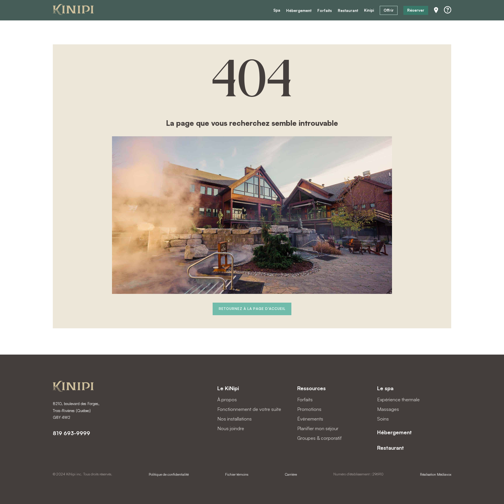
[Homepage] (73, 10)
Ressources (311, 388)
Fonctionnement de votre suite (249, 409)
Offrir (389, 10)
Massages (388, 409)
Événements (310, 419)
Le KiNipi (228, 388)
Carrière (291, 474)
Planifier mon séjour (317, 428)
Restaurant (348, 11)
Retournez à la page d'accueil (252, 308)
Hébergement (299, 11)
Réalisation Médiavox (435, 474)
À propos (227, 399)
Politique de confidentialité (169, 474)
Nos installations (234, 419)
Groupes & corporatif (319, 438)
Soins (383, 419)
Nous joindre (230, 428)
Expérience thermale (398, 399)
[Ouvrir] (447, 10)
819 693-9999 (71, 433)
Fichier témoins (236, 474)
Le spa (385, 388)
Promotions (309, 409)
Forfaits (324, 11)
